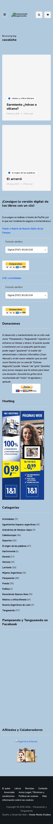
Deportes (7, 540)
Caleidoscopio (9, 535)
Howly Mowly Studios (40, 814)
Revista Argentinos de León (16, 605)
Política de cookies (28, 796)
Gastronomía (8, 551)
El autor (6, 788)
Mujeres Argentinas (12, 572)
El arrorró (14, 179)
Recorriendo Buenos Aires (15, 594)
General (6, 556)
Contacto (42, 788)
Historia (6, 562)
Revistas (29, 788)
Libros (18, 788)
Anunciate (9, 792)
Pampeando (8, 578)
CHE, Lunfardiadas (11, 278)
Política (6, 589)
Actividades (8, 519)
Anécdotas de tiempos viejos (17, 530)
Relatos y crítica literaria (14, 599)
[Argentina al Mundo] (26, 741)
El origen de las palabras (14, 546)
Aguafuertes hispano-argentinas (18, 524)
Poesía (5, 583)
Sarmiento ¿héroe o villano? (22, 106)
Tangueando (8, 610)
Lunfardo (7, 567)
